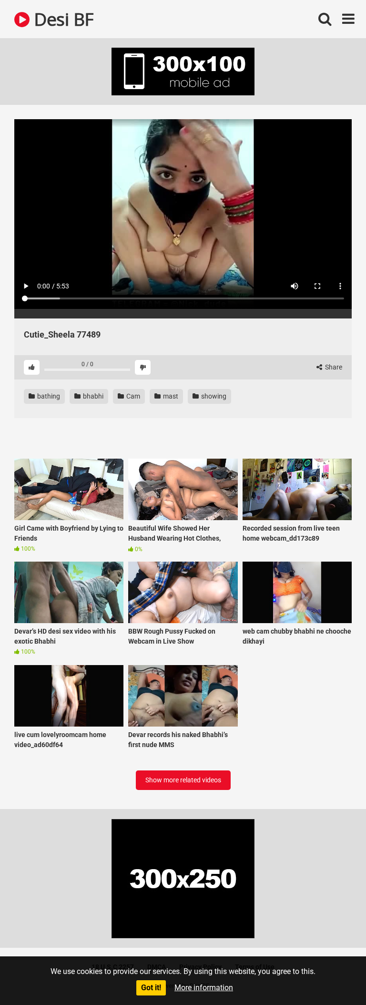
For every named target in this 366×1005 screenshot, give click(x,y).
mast (170, 396)
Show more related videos (183, 780)
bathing (48, 396)
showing (213, 396)
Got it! (151, 987)
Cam (132, 396)
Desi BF (61, 19)
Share (333, 367)
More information (203, 987)
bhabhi (92, 396)
